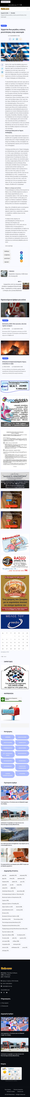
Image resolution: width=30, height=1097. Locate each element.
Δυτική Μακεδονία (7, 909)
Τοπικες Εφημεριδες (8, 774)
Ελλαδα (13, 13)
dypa (4, 878)
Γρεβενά (5, 900)
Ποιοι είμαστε (5, 1003)
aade (4, 875)
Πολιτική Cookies (11, 1091)
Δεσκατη (22, 748)
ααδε (14, 938)
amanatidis (13, 875)
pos (11, 884)
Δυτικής (19, 909)
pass (22, 881)
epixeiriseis (21, 878)
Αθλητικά (8, 742)
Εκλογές (5, 913)
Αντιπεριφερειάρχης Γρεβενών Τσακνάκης (13, 894)
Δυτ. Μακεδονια (7, 754)
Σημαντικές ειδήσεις (8, 934)
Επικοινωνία (5, 1006)
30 (19, 649)
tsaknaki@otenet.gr (7, 986)
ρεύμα (24, 947)
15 (14, 642)
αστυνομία (5, 941)
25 (27, 645)
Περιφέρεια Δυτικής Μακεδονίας (11, 925)
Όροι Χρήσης (8, 1089)
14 (10, 642)
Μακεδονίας (6, 919)
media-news (7, 328)
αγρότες (23, 938)
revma (4, 888)
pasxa (4, 884)
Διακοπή (19, 906)
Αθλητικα (22, 737)
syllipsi (13, 888)
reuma (19, 884)
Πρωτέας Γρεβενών (7, 931)
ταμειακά (6, 261)
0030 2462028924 (7, 983)
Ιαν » (5, 656)
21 (10, 645)
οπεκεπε (5, 947)
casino (7, 737)
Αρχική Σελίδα (4, 13)
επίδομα (16, 941)
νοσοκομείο (16, 944)
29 (14, 649)
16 (18, 642)
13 (6, 642)
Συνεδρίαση (21, 934)
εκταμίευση (7, 254)
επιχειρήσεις (6, 944)
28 (11, 649)
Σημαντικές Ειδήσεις (22, 767)
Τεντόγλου (5, 938)
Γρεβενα (8, 748)
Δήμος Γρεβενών (7, 906)
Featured (5, 881)
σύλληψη (5, 950)
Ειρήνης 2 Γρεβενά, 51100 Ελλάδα (10, 981)
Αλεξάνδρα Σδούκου (8, 891)
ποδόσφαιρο (15, 947)
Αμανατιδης (20, 891)
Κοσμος (22, 760)
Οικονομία (8, 766)
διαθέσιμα (6, 251)
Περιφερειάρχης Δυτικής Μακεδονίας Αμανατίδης (14, 928)
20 (7, 645)
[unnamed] (15, 480)
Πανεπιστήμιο (18, 919)
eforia (12, 878)
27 (6, 649)
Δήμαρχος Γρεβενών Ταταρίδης (10, 903)
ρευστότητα (7, 258)
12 (2, 642)
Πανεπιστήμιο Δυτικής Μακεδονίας (11, 922)
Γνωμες (22, 742)
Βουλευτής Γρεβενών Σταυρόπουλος (11, 897)
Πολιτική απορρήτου (18, 1089)
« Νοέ (2, 656)
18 (27, 642)
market (14, 881)
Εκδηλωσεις (22, 753)
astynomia (23, 875)
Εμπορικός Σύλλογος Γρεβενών (10, 916)
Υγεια (22, 773)
